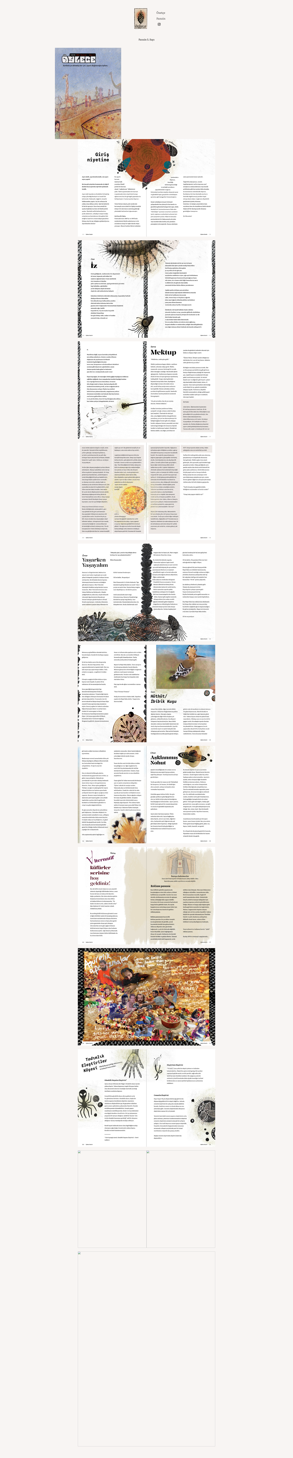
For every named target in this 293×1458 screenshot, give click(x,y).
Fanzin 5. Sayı (146, 39)
